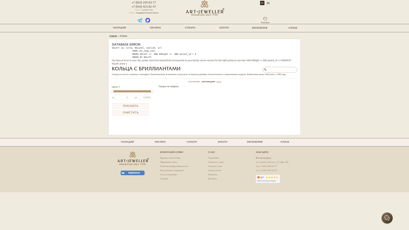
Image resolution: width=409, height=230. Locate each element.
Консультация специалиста (172, 170)
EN (268, 3)
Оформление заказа (168, 162)
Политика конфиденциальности (174, 166)
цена (218, 81)
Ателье (293, 28)
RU (262, 3)
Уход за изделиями (168, 174)
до (136, 97)
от (113, 97)
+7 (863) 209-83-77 (144, 2)
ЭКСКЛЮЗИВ (259, 28)
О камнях (164, 178)
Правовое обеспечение (170, 157)
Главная (113, 36)
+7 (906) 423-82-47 (144, 6)
